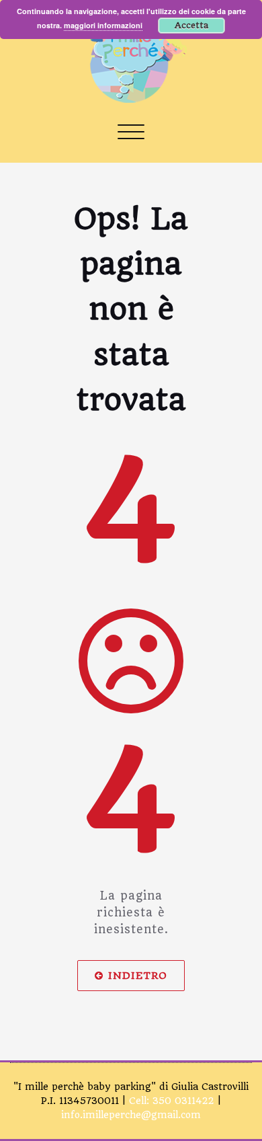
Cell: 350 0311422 (171, 1100)
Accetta (191, 25)
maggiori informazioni (103, 25)
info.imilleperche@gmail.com (131, 1114)
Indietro (137, 976)
